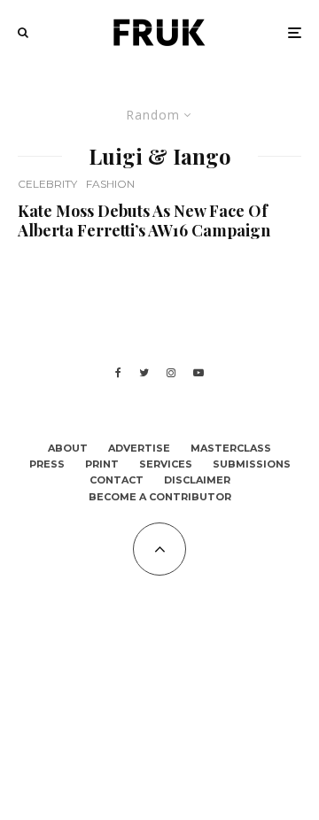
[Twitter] (144, 372)
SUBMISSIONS (252, 464)
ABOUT (68, 448)
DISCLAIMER (197, 480)
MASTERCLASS (231, 448)
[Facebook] (118, 372)
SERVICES (165, 464)
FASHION (110, 183)
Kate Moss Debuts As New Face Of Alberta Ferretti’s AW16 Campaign (144, 221)
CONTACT (116, 480)
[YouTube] (198, 372)
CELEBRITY (47, 183)
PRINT (102, 464)
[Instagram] (171, 372)
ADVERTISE (139, 448)
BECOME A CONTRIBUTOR (160, 497)
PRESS (47, 464)
